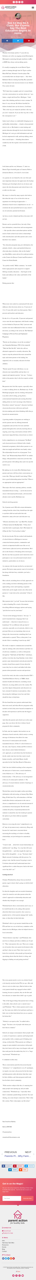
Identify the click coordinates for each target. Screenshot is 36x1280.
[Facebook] (16, 1275)
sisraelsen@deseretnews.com (11, 1137)
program (11, 392)
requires (15, 731)
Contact (4, 1251)
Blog (3, 1249)
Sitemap (27, 1268)
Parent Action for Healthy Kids (13, 525)
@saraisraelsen (7, 1132)
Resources (5, 1245)
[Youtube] (22, 2)
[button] (33, 7)
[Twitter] (16, 2)
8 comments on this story (10, 1059)
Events (4, 1247)
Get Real (28, 440)
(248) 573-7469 (8, 1233)
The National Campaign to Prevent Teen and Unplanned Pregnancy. (18, 334)
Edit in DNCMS (7, 1127)
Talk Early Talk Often (8, 1242)
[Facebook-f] (14, 2)
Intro (3, 1240)
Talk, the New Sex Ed (9, 348)
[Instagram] (19, 2)
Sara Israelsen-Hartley (9, 1121)
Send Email (7, 1231)
